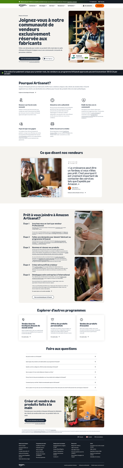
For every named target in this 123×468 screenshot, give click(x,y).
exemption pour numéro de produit (46, 258)
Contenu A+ (56, 456)
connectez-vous (58, 227)
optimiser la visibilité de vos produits (41, 260)
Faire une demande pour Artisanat (43, 297)
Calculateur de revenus (95, 456)
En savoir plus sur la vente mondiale (41, 291)
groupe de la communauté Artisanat (89, 115)
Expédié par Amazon (40, 445)
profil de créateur (39, 266)
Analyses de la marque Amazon (58, 454)
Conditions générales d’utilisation (70, 465)
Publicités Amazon (40, 447)
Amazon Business (40, 451)
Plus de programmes (40, 457)
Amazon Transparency (58, 451)
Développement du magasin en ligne (59, 446)
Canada (90, 437)
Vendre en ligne (22, 445)
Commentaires (99, 437)
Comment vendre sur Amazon (23, 448)
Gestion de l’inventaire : (24, 453)
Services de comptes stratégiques (40, 454)
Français (81, 437)
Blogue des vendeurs (76, 445)
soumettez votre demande (44, 242)
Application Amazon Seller (96, 451)
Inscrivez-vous (35, 227)
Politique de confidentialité (84, 465)
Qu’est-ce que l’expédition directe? (24, 456)
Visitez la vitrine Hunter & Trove (76, 192)
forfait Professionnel (56, 232)
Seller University (74, 447)
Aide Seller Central (75, 449)
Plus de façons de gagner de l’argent (77, 456)
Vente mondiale (39, 449)
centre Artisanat (95, 113)
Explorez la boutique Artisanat (26, 92)
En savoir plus (25, 337)
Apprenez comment (72, 1)
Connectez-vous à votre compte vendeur (97, 446)
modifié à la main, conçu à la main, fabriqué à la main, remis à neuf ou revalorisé (50, 253)
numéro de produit (59, 257)
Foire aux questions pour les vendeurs (77, 452)
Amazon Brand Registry (58, 449)
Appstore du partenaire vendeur (95, 454)
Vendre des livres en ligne (24, 458)
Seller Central (93, 449)
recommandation (23, 136)
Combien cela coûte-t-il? (24, 451)
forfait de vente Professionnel (39, 431)
